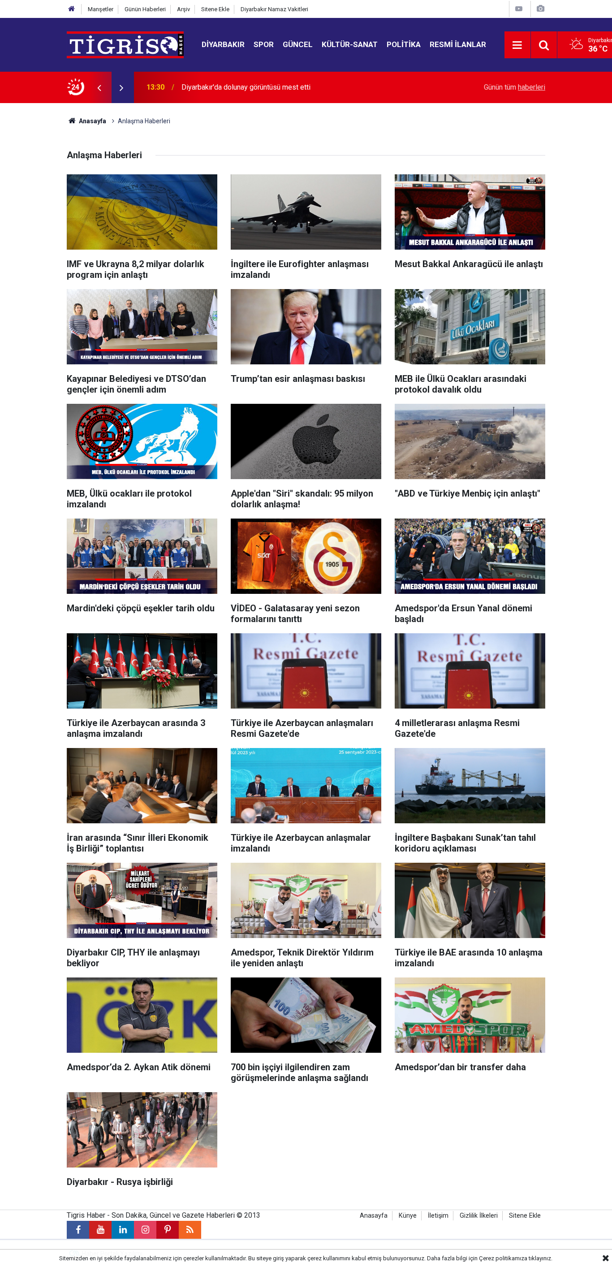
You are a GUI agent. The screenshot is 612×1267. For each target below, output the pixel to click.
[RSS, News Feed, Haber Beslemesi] (190, 1230)
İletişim (438, 1215)
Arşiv (183, 9)
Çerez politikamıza (503, 1258)
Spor (264, 44)
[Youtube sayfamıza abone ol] (100, 1230)
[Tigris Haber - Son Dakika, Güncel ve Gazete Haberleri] (125, 44)
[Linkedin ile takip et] (123, 1230)
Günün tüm (514, 87)
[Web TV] (519, 8)
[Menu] (517, 45)
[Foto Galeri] (540, 8)
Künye (408, 1215)
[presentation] (99, 87)
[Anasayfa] (72, 9)
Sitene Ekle (215, 9)
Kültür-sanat (350, 44)
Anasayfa (92, 121)
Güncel (298, 44)
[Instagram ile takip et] (145, 1230)
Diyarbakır (223, 44)
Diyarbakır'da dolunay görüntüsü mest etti (245, 87)
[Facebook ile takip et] (78, 1230)
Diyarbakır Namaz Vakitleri (274, 9)
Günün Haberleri (145, 9)
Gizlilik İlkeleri (479, 1215)
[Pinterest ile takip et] (167, 1230)
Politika (404, 44)
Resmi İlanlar (458, 44)
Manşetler (100, 9)
